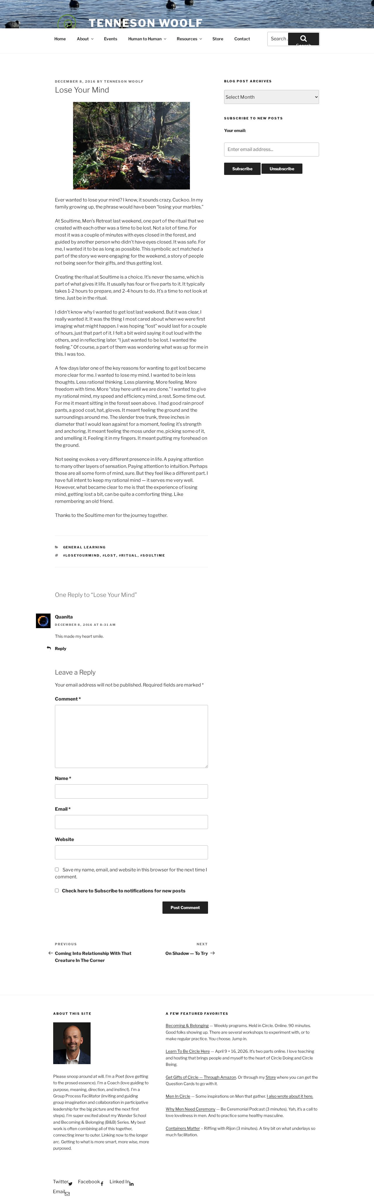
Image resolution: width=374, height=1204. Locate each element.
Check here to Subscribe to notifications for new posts (123, 891)
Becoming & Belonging (187, 1025)
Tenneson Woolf (146, 23)
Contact (242, 38)
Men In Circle (178, 1096)
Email (63, 809)
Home (60, 38)
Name (63, 778)
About (83, 38)
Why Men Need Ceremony (190, 1108)
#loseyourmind (81, 555)
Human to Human (145, 38)
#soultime (152, 555)
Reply (60, 648)
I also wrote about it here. (290, 1096)
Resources (187, 38)
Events (110, 38)
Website (64, 839)
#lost (109, 555)
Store (217, 38)
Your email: (235, 130)
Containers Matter (183, 1128)
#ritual (128, 555)
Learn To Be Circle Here (188, 1051)
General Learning (84, 547)
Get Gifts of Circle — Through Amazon (201, 1077)
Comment (68, 699)
